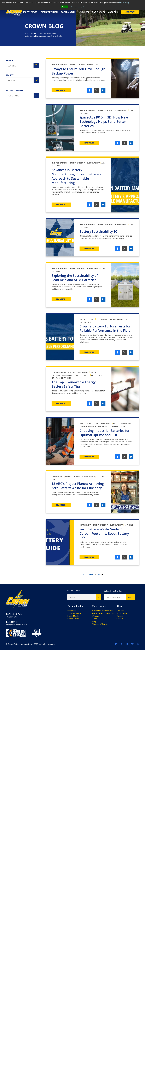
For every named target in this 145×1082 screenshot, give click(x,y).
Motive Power (30, 12)
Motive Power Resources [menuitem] (102, 610)
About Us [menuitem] (120, 610)
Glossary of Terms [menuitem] (100, 624)
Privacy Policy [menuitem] (73, 618)
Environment (83, 372)
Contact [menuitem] (119, 616)
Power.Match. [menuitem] (73, 616)
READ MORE (61, 90)
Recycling (128, 525)
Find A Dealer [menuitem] (122, 613)
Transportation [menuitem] (74, 613)
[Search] (98, 597)
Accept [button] (64, 7)
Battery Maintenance (123, 423)
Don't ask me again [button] (78, 7)
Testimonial (101, 319)
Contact (130, 12)
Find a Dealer (98, 12)
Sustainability (121, 110)
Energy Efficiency (77, 65)
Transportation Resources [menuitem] (103, 613)
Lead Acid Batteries (60, 65)
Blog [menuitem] (94, 621)
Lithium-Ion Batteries (61, 378)
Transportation (49, 12)
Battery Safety (82, 375)
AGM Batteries (93, 65)
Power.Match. (68, 12)
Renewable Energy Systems (63, 372)
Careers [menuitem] (119, 618)
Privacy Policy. (124, 2)
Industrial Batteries (89, 423)
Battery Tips (85, 322)
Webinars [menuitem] (96, 616)
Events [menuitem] (95, 618)
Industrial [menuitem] (71, 610)
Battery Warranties (118, 319)
